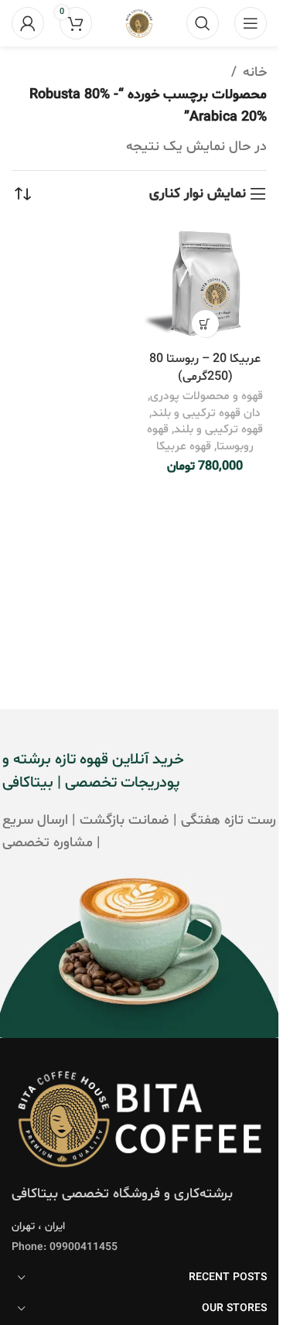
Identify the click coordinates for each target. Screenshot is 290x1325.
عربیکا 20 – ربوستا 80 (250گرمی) (205, 367)
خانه (255, 72)
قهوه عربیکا (183, 447)
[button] (205, 323)
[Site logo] (139, 23)
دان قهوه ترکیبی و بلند (206, 413)
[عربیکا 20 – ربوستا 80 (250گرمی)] (205, 283)
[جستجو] (203, 23)
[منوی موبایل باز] (251, 23)
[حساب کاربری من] (28, 23)
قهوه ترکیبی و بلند (218, 430)
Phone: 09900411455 (65, 1247)
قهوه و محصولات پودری (206, 396)
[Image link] (139, 1119)
